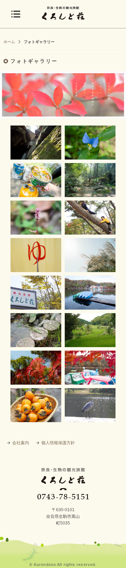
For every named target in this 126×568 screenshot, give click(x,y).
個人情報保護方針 (58, 442)
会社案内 (20, 442)
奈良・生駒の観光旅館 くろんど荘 (63, 483)
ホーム (9, 42)
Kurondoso (45, 564)
